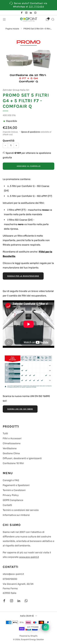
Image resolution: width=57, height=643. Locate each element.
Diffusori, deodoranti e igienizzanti (22, 458)
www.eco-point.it (29, 557)
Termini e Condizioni (14, 490)
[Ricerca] (52, 19)
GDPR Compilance (13, 500)
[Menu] (4, 19)
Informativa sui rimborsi (16, 515)
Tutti (5, 433)
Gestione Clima (11, 453)
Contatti (7, 505)
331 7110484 (36, 6)
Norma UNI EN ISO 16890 (20, 409)
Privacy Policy (11, 495)
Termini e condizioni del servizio (21, 510)
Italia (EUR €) (27, 616)
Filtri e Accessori (12, 438)
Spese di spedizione (30, 132)
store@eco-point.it (13, 574)
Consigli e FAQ (11, 480)
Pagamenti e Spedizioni (16, 485)
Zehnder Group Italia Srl (16, 89)
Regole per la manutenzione (23, 276)
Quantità (8, 140)
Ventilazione (10, 448)
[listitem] (29, 5)
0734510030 (10, 579)
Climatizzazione (12, 443)
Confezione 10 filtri (13, 463)
